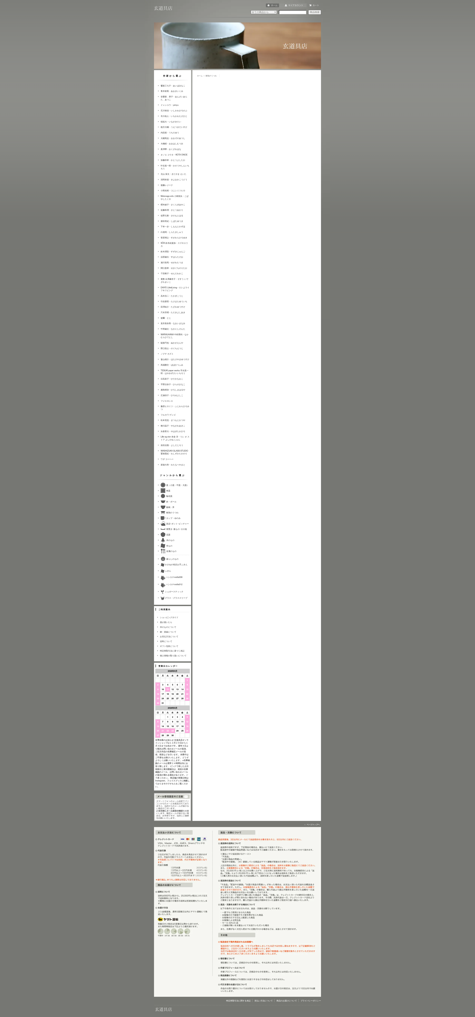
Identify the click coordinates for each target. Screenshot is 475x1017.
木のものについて (168, 626)
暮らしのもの (172, 558)
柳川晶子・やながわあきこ (173, 425)
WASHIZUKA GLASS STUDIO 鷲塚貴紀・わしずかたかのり (174, 452)
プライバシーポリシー (311, 1000)
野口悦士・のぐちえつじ (172, 348)
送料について (166, 641)
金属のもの (171, 550)
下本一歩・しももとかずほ (173, 226)
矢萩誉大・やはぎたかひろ (173, 431)
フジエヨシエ (167, 400)
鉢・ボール (171, 501)
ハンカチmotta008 (173, 576)
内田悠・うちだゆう (170, 132)
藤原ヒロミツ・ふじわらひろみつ (175, 408)
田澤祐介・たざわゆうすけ (173, 306)
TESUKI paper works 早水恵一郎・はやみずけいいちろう (175, 372)
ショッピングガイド (169, 617)
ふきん (167, 570)
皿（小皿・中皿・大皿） (177, 484)
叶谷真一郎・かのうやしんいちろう (175, 167)
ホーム (200, 75)
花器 (168, 534)
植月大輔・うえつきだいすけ (174, 126)
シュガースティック (173, 591)
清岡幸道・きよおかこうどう (174, 179)
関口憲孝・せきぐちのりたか (174, 267)
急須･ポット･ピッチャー (177, 523)
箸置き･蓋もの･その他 (176, 528)
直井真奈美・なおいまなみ (173, 323)
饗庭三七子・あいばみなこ (173, 85)
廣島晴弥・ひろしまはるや (173, 389)
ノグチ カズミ (167, 353)
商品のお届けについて (286, 1000)
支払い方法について (263, 1000)
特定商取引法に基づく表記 (172, 650)
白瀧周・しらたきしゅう (172, 231)
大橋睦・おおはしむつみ (172, 143)
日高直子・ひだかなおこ (172, 378)
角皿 (168, 490)
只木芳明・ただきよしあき (173, 312)
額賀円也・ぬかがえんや (172, 342)
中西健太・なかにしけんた (173, 328)
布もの (169, 545)
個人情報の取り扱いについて (173, 655)
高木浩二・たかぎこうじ (172, 295)
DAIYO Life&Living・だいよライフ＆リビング (175, 289)
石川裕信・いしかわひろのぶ (174, 110)
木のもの (170, 540)
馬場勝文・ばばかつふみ (172, 364)
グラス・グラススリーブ (175, 597)
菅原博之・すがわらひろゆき (174, 237)
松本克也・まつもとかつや (173, 420)
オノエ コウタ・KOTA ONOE (174, 154)
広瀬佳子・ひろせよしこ (172, 395)
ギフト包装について (169, 645)
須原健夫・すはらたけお (172, 256)
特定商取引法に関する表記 (238, 1000)
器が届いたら (166, 622)
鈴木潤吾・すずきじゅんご (173, 251)
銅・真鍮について (168, 631)
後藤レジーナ (167, 184)
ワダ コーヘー (167, 458)
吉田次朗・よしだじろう (172, 445)
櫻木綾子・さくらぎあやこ (173, 204)
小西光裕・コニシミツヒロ (173, 190)
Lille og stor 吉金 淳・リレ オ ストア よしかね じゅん (175, 438)
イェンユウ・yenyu (169, 104)
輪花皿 (169, 495)
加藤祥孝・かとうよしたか (173, 159)
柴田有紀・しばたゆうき (172, 220)
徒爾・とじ (166, 317)
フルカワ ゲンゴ (168, 414)
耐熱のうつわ (172, 512)
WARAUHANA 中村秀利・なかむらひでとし (175, 336)
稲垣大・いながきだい (171, 121)
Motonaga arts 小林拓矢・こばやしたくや (175, 197)
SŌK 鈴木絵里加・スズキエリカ (174, 244)
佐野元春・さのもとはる (172, 215)
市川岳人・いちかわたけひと (174, 115)
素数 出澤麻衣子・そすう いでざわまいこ (174, 280)
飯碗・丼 (170, 507)
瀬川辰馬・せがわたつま (172, 262)
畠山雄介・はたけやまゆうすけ (175, 359)
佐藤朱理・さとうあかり (172, 209)
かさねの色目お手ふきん (175, 564)
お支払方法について (169, 636)
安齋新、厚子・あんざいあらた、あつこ (174, 98)
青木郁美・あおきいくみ (172, 90)
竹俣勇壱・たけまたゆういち (174, 301)
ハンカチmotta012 (173, 584)
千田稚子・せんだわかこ (172, 273)
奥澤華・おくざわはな (171, 148)
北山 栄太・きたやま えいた (173, 173)
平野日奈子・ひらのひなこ (173, 384)
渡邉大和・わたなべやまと (173, 464)
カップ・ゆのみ (173, 517)
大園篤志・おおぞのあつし (173, 138)
